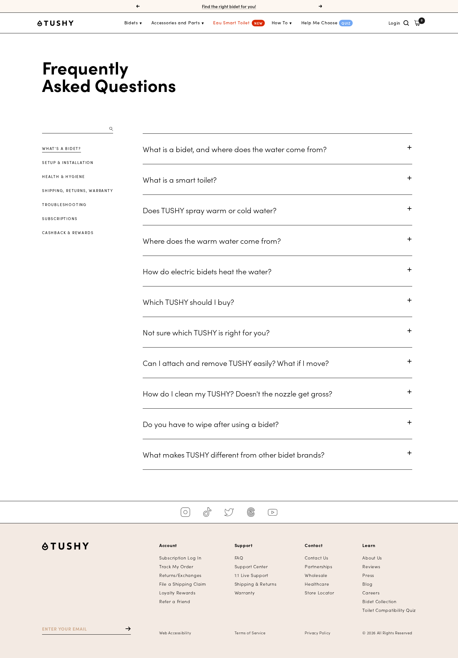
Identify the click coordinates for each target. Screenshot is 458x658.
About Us (372, 557)
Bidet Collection (379, 601)
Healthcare (317, 584)
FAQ (239, 557)
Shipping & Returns (256, 584)
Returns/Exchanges (180, 575)
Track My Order (176, 566)
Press (368, 575)
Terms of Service (250, 632)
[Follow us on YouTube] (272, 512)
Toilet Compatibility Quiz (389, 610)
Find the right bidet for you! (229, 6)
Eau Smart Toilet (231, 22)
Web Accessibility (175, 632)
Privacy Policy (317, 632)
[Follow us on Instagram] (185, 512)
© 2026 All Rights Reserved (387, 632)
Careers (370, 592)
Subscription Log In (180, 557)
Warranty (245, 592)
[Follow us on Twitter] (229, 512)
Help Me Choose (319, 22)
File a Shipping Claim (182, 584)
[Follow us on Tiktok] (207, 512)
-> (125, 628)
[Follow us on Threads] (250, 512)
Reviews (371, 566)
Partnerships (318, 566)
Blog (367, 584)
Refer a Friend (174, 601)
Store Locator (319, 592)
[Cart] (417, 23)
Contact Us (316, 557)
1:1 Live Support (251, 575)
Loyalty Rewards (177, 592)
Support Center (251, 566)
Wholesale (316, 575)
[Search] (406, 23)
